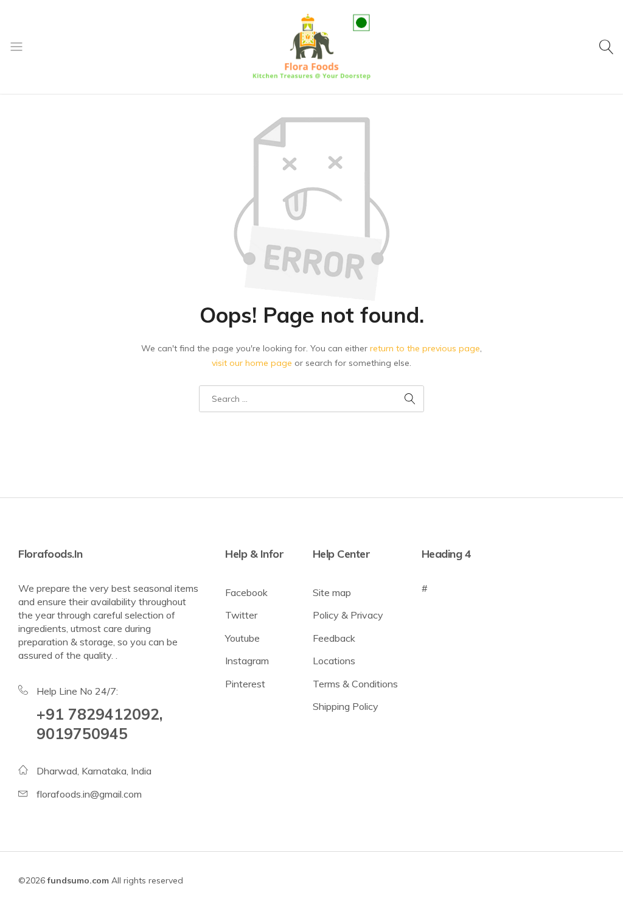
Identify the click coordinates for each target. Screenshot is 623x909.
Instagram (247, 661)
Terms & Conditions (355, 684)
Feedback (334, 638)
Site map (332, 592)
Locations (334, 661)
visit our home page (252, 362)
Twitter (241, 615)
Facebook (246, 592)
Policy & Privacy (348, 615)
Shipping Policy (345, 706)
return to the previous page (425, 348)
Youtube (242, 638)
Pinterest (245, 684)
